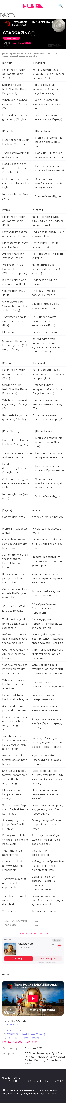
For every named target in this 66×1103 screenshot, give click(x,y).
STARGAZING (15, 1030)
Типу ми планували (44, 332)
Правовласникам (47, 1090)
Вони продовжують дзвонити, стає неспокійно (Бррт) (44, 321)
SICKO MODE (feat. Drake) (23, 1038)
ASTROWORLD (22, 42)
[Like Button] (36, 921)
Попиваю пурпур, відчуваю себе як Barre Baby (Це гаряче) (47, 89)
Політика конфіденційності (19, 1090)
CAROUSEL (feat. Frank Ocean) (26, 1034)
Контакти (53, 1093)
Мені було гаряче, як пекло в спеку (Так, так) (48, 142)
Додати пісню (11, 1093)
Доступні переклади (33, 1093)
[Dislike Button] (36, 925)
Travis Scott (12, 38)
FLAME (33, 6)
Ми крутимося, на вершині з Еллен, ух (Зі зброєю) (46, 269)
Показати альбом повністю (19, 1041)
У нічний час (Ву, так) (48, 196)
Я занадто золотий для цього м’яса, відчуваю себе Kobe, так (46, 839)
